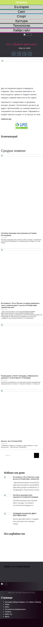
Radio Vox (8, 614)
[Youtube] (12, 462)
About (7, 617)
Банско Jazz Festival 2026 (11, 441)
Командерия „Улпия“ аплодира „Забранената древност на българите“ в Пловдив (19, 377)
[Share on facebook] (13, 54)
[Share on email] (24, 54)
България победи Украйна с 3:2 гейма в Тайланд (23, 602)
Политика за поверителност (15, 609)
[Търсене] (36, 455)
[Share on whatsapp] (29, 54)
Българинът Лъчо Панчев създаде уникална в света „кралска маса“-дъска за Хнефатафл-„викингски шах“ (20, 305)
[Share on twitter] (19, 54)
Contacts (8, 612)
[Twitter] (6, 462)
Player (7, 604)
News (7, 607)
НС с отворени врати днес (21, 44)
